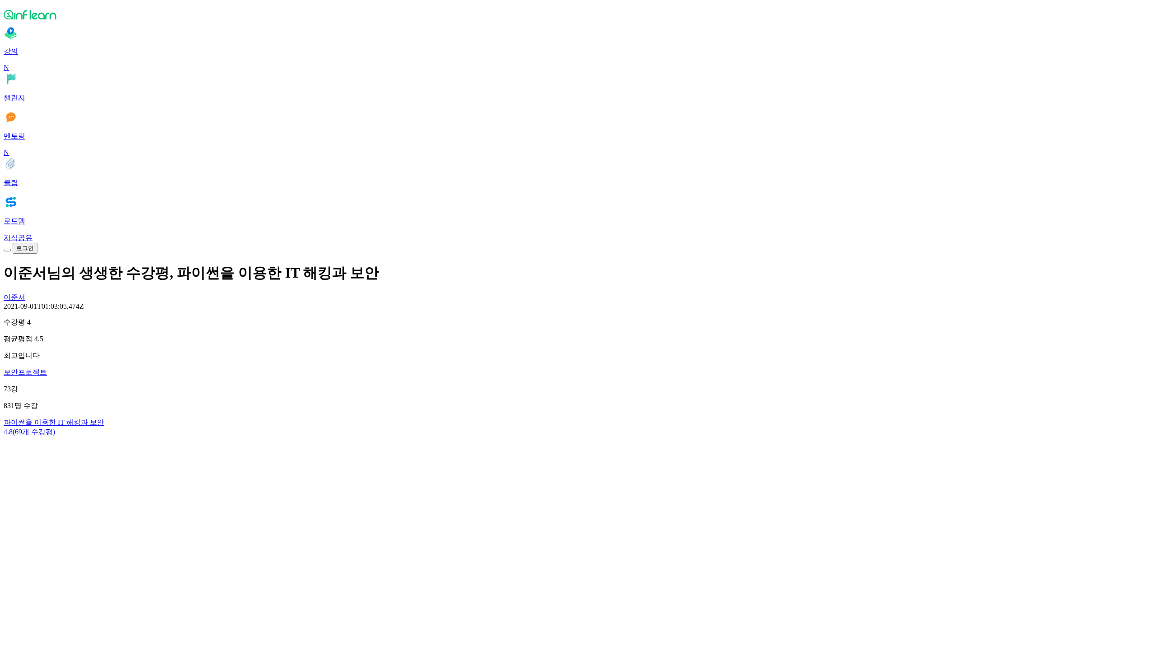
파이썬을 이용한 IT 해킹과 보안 (54, 422)
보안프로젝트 (25, 372)
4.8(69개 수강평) (29, 432)
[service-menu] (7, 250)
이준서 (14, 297)
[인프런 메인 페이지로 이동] (577, 14)
